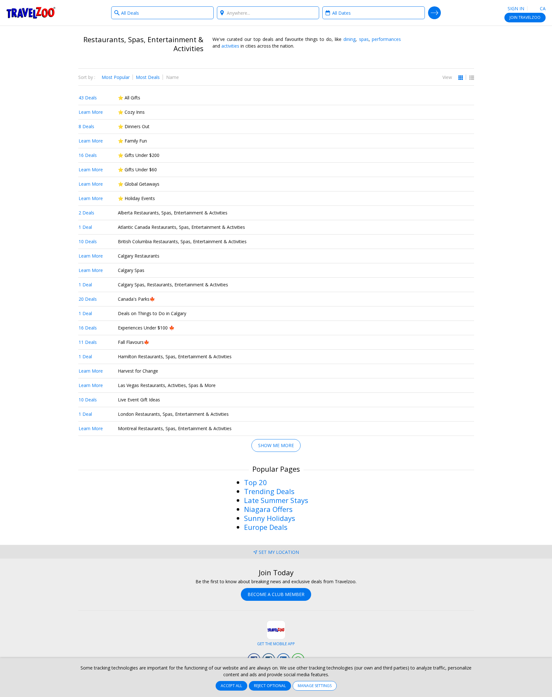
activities (230, 46)
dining (349, 39)
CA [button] (542, 8)
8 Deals (86, 126)
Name (172, 77)
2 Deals (86, 213)
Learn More (91, 112)
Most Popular (116, 77)
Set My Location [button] (279, 552)
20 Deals (88, 299)
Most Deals (148, 77)
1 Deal (85, 227)
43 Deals (88, 98)
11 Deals (88, 342)
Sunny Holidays (269, 518)
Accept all (231, 685)
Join (525, 17)
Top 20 (255, 482)
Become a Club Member (276, 594)
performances (386, 39)
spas (364, 39)
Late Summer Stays (276, 500)
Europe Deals (266, 527)
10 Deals (88, 241)
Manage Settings (315, 685)
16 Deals (88, 155)
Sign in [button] (516, 8)
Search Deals (434, 12)
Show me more (276, 445)
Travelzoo (31, 13)
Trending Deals (269, 491)
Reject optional (270, 685)
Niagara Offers (268, 509)
